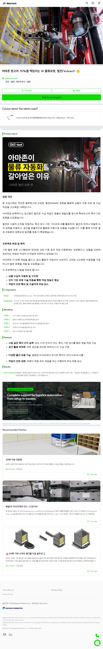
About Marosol (8, 590)
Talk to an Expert (51, 97)
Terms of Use (8, 594)
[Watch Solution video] (51, 165)
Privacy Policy (57, 590)
